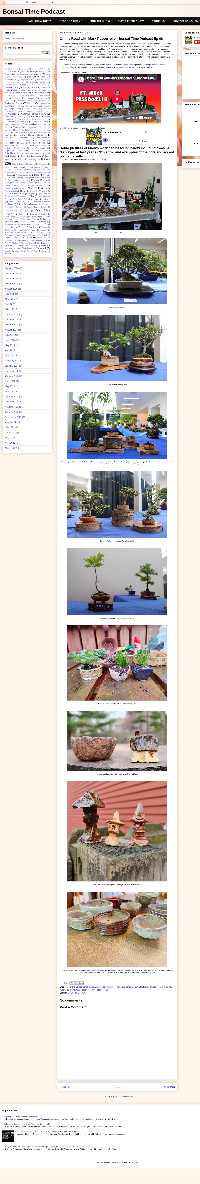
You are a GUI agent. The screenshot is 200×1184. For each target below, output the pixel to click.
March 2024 (11, 355)
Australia (38, 74)
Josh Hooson (11, 156)
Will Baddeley (43, 243)
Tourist (44, 227)
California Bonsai (13, 103)
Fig (20, 132)
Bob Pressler (10, 85)
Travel (32, 230)
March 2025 (11, 309)
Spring (36, 219)
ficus (123, 307)
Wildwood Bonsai (27, 243)
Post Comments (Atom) (123, 1096)
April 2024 (10, 350)
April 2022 (10, 443)
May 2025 (10, 299)
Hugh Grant (20, 145)
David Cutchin (22, 119)
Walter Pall (41, 238)
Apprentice (10, 74)
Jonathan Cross (40, 153)
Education (27, 124)
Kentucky (32, 160)
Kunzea (32, 164)
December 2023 (13, 371)
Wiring (43, 246)
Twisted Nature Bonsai (23, 232)
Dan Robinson (33, 116)
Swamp (8, 224)
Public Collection (23, 202)
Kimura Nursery (18, 164)
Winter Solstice (24, 246)
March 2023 (11, 391)
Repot (10, 204)
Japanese (9, 151)
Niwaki (7, 188)
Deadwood (9, 122)
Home (118, 1087)
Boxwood (30, 98)
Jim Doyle (23, 150)
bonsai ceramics (87, 49)
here (111, 67)
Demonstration (39, 122)
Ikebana (8, 148)
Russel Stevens (24, 211)
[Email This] (70, 983)
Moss (36, 180)
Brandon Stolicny (25, 101)
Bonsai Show (20, 92)
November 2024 (13, 319)
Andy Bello (9, 71)
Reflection (46, 202)
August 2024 (11, 330)
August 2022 (11, 422)
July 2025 (10, 294)
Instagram (105, 160)
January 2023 (12, 396)
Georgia (22, 138)
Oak (107, 618)
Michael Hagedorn (15, 178)
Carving (30, 103)
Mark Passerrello (83, 990)
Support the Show (131, 21)
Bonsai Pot (32, 90)
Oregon (32, 191)
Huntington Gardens (38, 145)
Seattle (43, 214)
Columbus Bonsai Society (127, 987)
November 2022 (13, 407)
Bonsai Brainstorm (39, 85)
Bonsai (23, 85)
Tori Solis (33, 227)
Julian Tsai (26, 156)
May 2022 (10, 437)
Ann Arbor (43, 71)
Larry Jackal (17, 167)
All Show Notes (40, 21)
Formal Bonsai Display (158, 987)
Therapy (38, 224)
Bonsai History (29, 87)
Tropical (43, 230)
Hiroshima (46, 140)
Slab (14, 217)
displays (100, 462)
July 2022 (10, 427)
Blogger (134, 1162)
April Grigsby (25, 74)
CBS (147, 44)
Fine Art (29, 132)
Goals (30, 138)
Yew (35, 251)
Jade (32, 148)
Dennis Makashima (12, 124)
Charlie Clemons (25, 106)
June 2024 (10, 340)
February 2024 (12, 360)
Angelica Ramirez (26, 71)
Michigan (28, 178)
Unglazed (39, 232)
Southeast (26, 219)
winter (11, 246)
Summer (42, 222)
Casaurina (43, 103)
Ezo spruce (31, 130)
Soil (34, 217)
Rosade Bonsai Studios (36, 207)
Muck (45, 180)
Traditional (9, 230)
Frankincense (10, 138)
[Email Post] (65, 983)
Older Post (169, 1087)
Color (48, 111)
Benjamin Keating (28, 79)
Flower (44, 132)
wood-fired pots (11, 248)
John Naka (10, 153)
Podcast (8, 199)
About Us (158, 21)
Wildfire (14, 243)
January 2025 (12, 314)
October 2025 (12, 283)
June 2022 (10, 432)
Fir (37, 132)
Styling (11, 222)
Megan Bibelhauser (38, 172)
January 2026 (12, 268)
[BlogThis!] (73, 983)
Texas (28, 224)
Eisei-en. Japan (41, 124)
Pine (32, 196)
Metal (36, 175)
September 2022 (13, 417)
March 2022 (11, 448)
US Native (27, 238)
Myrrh (7, 183)
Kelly (18, 159)
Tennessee (18, 224)
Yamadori (41, 248)
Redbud (36, 202)
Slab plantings (25, 217)
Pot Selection (33, 199)
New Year (31, 185)
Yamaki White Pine (22, 251)
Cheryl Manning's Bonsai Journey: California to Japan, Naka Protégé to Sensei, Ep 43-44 (41, 1147)
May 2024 (10, 345)
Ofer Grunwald (11, 191)
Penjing (31, 194)
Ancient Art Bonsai (74, 987)
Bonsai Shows (39, 93)
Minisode (38, 178)
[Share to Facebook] (79, 983)
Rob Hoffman (23, 204)
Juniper (37, 156)
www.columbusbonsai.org (127, 67)
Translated (22, 230)
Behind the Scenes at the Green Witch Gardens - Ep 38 (27, 1124)
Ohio (22, 191)
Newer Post (65, 1087)
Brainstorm (42, 98)
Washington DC (11, 240)
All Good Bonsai (11, 69)
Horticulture (41, 143)
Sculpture (33, 214)
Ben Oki (31, 76)
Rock (48, 204)
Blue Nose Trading (29, 82)
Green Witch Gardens (13, 140)
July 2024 (10, 335)
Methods (46, 175)
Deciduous (24, 122)
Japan (42, 148)
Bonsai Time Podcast (33, 11)
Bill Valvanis (45, 79)
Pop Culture (19, 199)
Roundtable (9, 211)
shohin (105, 990)
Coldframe (38, 111)
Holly (30, 143)
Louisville (15, 170)
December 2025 (13, 273)
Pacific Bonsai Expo (14, 194)
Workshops (27, 248)
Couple (19, 117)
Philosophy (10, 196)
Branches (8, 101)
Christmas (19, 111)
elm (93, 464)
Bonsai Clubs (88, 987)
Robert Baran (37, 204)
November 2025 (13, 278)
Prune (11, 202)
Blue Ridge (43, 82)
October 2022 (12, 412)
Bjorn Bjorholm (13, 82)
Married (22, 172)
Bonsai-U (43, 95)
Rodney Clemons (15, 207)
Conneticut (9, 117)
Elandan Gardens (13, 127)
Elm (140, 987)
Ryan (38, 210)
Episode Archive (70, 21)
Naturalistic (42, 183)
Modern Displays (22, 180)
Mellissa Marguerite (23, 175)
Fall (41, 130)
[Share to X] (76, 983)
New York (43, 185)
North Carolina (19, 188)
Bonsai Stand (100, 987)
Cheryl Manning (15, 109)
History (11, 142)
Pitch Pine (43, 196)
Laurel (28, 167)
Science (22, 214)
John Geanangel (40, 151)
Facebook (92, 160)
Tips (23, 227)
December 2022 (13, 401)
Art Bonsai (70, 52)
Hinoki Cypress (32, 140)
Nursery (32, 188)
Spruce (46, 219)
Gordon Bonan (41, 138)
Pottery (99, 990)
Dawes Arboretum (39, 119)
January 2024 (12, 366)
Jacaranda (21, 148)
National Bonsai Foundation (24, 183)
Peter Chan (42, 194)
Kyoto (7, 167)
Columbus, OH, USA (76, 993)
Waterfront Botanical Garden (31, 240)
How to (8, 145)
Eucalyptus (19, 130)
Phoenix (23, 196)
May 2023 (10, 386)
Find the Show (100, 21)
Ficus (145, 987)
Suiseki (32, 222)
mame (72, 990)
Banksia (19, 77)
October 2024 (12, 324)
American (25, 69)
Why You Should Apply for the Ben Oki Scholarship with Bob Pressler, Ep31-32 (48, 1131)
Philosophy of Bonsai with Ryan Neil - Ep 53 (22, 1116)
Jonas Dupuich (25, 153)
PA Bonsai (43, 191)
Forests (8, 135)
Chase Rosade (43, 106)
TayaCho (116, 1162)
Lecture (37, 167)
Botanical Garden (13, 98)
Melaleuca (9, 175)
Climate (29, 111)
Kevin (119, 44)
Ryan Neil (9, 214)
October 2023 (12, 376)
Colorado (12, 114)
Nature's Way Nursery (14, 185)
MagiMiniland (27, 170)
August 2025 (11, 289)
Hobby (22, 143)
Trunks (7, 232)
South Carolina (13, 219)
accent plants (152, 52)
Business (42, 101)
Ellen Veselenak (30, 127)
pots (102, 52)
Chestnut (28, 109)
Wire (35, 246)
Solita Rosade (44, 217)
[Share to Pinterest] (82, 983)
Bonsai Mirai (19, 90)
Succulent (22, 222)
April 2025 (10, 304)
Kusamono (64, 990)
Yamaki (7, 251)
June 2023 (10, 381)
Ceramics (111, 987)
